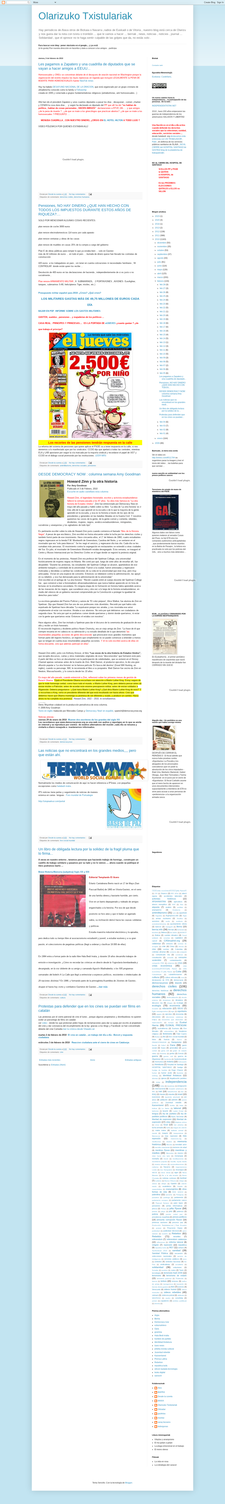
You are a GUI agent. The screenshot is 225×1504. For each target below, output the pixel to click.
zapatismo (165, 1301)
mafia (168, 1128)
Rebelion (176, 1233)
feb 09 (163, 358)
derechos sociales (79, 466)
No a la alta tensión (170, 1175)
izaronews (156, 1097)
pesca (154, 1209)
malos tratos (160, 1130)
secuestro (179, 1253)
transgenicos (168, 1284)
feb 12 (163, 346)
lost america (178, 1125)
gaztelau (162, 1413)
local (166, 1125)
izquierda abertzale (172, 1097)
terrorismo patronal (164, 1278)
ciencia (181, 946)
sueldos (165, 1270)
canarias (166, 938)
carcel (154, 941)
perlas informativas (174, 1206)
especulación (157, 1022)
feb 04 (163, 422)
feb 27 (163, 288)
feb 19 (163, 319)
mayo (160, 269)
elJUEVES (110, 323)
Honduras (159, 1064)
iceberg (155, 1075)
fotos (154, 1039)
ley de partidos (170, 1114)
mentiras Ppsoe (162, 1150)
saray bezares (164, 1422)
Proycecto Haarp (174, 1228)
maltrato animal (177, 1130)
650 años (174, 893)
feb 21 (163, 311)
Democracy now (162, 1322)
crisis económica (162, 965)
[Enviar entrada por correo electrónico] (90, 194)
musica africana (161, 1164)
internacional (160, 1089)
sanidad (176, 1250)
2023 (157, 216)
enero (160, 438)
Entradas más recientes (49, 1060)
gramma (158, 1332)
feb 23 (163, 304)
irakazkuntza (172, 1091)
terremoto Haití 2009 (173, 1273)
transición (180, 1284)
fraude (154, 1045)
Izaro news (159, 1345)
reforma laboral (176, 1242)
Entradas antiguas (133, 1060)
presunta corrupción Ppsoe (169, 1220)
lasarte (165, 1111)
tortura (164, 1281)
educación (167, 1008)
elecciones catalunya (174, 1017)
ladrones (155, 1111)
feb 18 (163, 323)
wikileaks (181, 1295)
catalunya (156, 943)
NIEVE (154, 1172)
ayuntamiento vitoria (178, 924)
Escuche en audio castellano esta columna (87, 491)
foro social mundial (67, 841)
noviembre (162, 246)
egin (172, 1011)
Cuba (178, 971)
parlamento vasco (179, 1200)
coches (166, 949)
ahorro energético (159, 904)
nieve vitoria (165, 1172)
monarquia (179, 1156)
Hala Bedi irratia (162, 1335)
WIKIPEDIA (156, 1298)
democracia (178, 980)
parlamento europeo (160, 1200)
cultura (62, 998)
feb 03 (163, 426)
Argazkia (158, 916)
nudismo (158, 1181)
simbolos (158, 1262)
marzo (160, 277)
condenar (179, 955)
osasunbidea (157, 1189)
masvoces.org (176, 1139)
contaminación (175, 960)
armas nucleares (163, 918)
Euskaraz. (156, 77)
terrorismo (156, 1275)
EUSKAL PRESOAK (176, 1025)
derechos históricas (160, 991)
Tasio (181, 1270)
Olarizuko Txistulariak (85, 15)
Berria (179, 926)
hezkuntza (159, 1062)
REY (171, 1247)
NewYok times (87, 81)
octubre (161, 250)
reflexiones (161, 1242)
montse (161, 1418)
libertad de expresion (162, 1119)
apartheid (183, 913)
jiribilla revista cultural (164, 1349)
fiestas (157, 1037)
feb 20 (163, 315)
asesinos (155, 921)
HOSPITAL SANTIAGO (162, 1067)
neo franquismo (166, 1170)
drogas (169, 1003)
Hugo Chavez (177, 1070)
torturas (175, 1281)
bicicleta (155, 932)
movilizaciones (178, 1159)
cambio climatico (171, 935)
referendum (157, 1239)
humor (154, 1073)
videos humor (170, 1289)
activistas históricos (164, 899)
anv (174, 913)
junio (159, 266)
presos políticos (180, 1217)
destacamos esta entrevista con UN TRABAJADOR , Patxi (169, 139)
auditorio (179, 921)
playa (163, 1211)
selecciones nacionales (162, 1256)
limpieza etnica (181, 1122)
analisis (168, 907)
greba (172, 1053)
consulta (170, 957)
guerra (155, 1056)
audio (168, 921)
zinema (157, 1303)
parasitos (155, 1197)
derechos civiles (66, 197)
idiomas (155, 1078)
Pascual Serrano (162, 1203)
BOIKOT (183, 932)
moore (166, 1159)
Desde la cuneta (165, 1396)
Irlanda (162, 1094)
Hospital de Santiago (175, 1064)
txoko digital (160, 1372)
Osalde (180, 1186)
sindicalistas (165, 1264)
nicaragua (180, 1170)
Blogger (128, 1483)
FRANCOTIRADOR (159, 1042)
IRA (153, 1091)
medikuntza (156, 1142)
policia (155, 1214)
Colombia (179, 949)
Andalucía (176, 910)
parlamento (178, 1197)
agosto (160, 258)
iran (182, 1091)
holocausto (182, 1062)
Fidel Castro (181, 1034)
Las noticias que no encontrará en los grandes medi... (172, 402)
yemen (154, 1301)
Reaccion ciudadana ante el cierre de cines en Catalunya (99, 1042)
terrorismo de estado (176, 1275)
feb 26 (163, 292)
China (172, 946)
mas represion (171, 1136)
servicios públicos (171, 1259)
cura (182, 977)
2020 (157, 220)
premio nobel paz (174, 1214)
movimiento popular (159, 1161)
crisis (180, 963)
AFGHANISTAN (159, 901)
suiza (173, 1270)
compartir (183, 952)
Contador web (157, 65)
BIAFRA (161, 1392)
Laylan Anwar (178, 1111)
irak (160, 1091)
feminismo (167, 1034)
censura (169, 944)
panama (169, 1195)
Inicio (92, 1060)
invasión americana (176, 1089)
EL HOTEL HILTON (113, 120)
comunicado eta (163, 955)
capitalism (179, 938)
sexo (185, 1259)
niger (176, 1172)
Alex (160, 1388)
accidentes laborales (173, 896)
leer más (103, 987)
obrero (154, 1184)
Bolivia (157, 935)
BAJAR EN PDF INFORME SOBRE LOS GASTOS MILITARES (69, 311)
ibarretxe (180, 1073)
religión (155, 1245)
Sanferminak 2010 (159, 1251)
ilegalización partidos (178, 1078)
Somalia (155, 1270)
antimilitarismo (65, 466)
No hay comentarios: (77, 194)
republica (182, 1245)
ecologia (180, 1003)
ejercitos (168, 1014)
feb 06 (163, 369)
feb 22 (163, 307)
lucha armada (157, 1128)
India (162, 1086)
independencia (176, 1081)
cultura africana (171, 977)
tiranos (154, 1281)
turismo (181, 1287)
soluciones (177, 1267)
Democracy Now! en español (99, 711)
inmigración (182, 1086)
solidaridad (157, 1267)
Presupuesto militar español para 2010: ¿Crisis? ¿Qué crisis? (69, 293)
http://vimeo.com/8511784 (163, 457)
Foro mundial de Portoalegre (79, 795)
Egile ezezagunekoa (160, 1011)
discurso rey (157, 1003)
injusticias (170, 1086)
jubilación (164, 1100)
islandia (171, 1094)
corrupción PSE (158, 963)
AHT (173, 904)
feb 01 (163, 433)
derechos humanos (81, 197)
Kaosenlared (158, 1105)
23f (156, 893)
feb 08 (163, 361)
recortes (177, 1236)
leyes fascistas (177, 1117)
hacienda (167, 1059)
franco (179, 1039)
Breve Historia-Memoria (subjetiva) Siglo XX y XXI (63, 872)
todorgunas (163, 1426)
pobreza (180, 1211)
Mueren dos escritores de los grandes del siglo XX (93, 719)
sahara (181, 1248)
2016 (157, 224)
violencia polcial (168, 1295)
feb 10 (163, 354)
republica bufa (160, 1248)
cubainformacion (175, 974)
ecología (156, 1005)
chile (164, 946)
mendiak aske (181, 1144)
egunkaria (182, 1011)
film (164, 1037)
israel (180, 1094)
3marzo (164, 893)
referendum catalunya (177, 1239)
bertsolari (180, 930)
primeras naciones (160, 1222)
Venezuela (156, 1289)
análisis (180, 907)
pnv (170, 1211)
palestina (156, 1194)
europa (171, 1022)
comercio (173, 952)
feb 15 (163, 334)
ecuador (155, 1008)
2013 (157, 228)
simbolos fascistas (173, 1262)
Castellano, (166, 77)
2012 (157, 231)
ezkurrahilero (169, 1031)
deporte (178, 983)
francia (166, 1039)
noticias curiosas (169, 1178)
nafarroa (155, 1167)
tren (172, 1287)
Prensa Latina (161, 1359)
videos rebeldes (172, 1292)
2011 (157, 235)
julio (159, 262)
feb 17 (163, 327)
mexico (180, 1153)
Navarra (167, 1167)
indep (158, 1082)
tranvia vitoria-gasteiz (160, 1287)
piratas (154, 1211)
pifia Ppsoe (175, 1208)
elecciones (156, 1017)
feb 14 (163, 338)
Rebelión (156, 1236)
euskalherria (163, 1028)
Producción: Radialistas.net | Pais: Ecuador (169, 1225)
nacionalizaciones (177, 1164)
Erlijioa (154, 1020)
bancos (158, 927)
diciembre (162, 243)
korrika (172, 1105)
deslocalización (172, 997)
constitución (157, 957)
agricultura (178, 902)
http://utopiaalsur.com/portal (52, 801)
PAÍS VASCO (177, 1192)
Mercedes (170, 1153)
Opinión (174, 1184)
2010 (157, 239)
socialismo (179, 1264)
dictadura (179, 1000)
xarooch (158, 1376)
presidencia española (160, 1217)
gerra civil (165, 1051)
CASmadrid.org (172, 940)
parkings (166, 1197)
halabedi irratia (63, 786)
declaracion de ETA (160, 980)
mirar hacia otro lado (161, 1156)
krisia (181, 1105)
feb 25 (163, 296)
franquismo (176, 1042)
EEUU (180, 1008)
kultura (154, 1108)
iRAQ (154, 1094)
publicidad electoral (171, 1231)
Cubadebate (157, 974)
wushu (168, 1298)
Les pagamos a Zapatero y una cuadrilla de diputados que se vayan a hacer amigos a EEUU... (86, 66)
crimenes (171, 963)
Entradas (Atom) (58, 1065)
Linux (157, 1125)
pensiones (92, 466)
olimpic (163, 1184)
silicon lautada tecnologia (166, 1369)
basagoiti (169, 927)
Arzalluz (180, 918)
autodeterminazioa (159, 924)
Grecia (180, 1053)
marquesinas (178, 1133)
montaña (155, 1159)
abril (159, 273)
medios (169, 1142)
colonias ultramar (159, 952)
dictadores (167, 1000)
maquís (165, 1133)
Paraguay (180, 1195)
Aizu (181, 904)
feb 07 (163, 365)
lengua (155, 1114)
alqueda (155, 907)
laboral (177, 1108)
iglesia (163, 1078)
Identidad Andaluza (172, 1075)
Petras (163, 1209)
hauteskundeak (180, 1059)
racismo (165, 1234)
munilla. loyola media (178, 1161)
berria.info (157, 929)
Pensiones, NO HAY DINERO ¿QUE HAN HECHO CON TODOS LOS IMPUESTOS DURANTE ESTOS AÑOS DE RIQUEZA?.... (84, 210)
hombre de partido (163, 1339)
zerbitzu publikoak (180, 1301)
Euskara (175, 1028)
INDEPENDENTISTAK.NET (164, 106)
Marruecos (156, 1136)
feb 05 (163, 373)
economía (175, 1005)
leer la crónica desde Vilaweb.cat (79, 1029)
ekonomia (179, 1014)
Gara (172, 1045)
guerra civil (168, 1056)
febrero (160, 281)
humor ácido (166, 1073)
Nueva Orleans (170, 1181)
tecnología (156, 1273)
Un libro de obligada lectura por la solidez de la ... (171, 409)
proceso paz (177, 1222)
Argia (185, 916)
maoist (154, 1133)
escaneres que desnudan (172, 1020)
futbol (163, 1045)
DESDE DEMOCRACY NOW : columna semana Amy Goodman (89, 474)
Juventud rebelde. (173, 1103)
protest (158, 1228)
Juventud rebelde (162, 1352)
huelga (180, 1067)
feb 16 (163, 331)
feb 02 (163, 429)
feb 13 (163, 342)
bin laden (173, 932)
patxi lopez (178, 1203)
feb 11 (163, 350)
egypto (159, 1014)
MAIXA (161, 1401)
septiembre (162, 254)
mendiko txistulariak (162, 1147)
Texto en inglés (45, 711)
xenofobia (179, 1298)
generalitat (174, 1048)
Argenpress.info (172, 916)
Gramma (163, 1053)
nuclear (183, 1178)
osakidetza (166, 1186)
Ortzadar (162, 1409)
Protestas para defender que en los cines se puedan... (172, 416)
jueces (175, 1100)
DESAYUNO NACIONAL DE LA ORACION (73, 87)
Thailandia (179, 1278)
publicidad (156, 1231)
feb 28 (163, 284)
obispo (181, 1181)
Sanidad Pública (160, 1253)
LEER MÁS (101, 455)
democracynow (66, 742)
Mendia (169, 1144)
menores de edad (180, 1147)
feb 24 (163, 300)
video (44, 1023)
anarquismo (156, 910)
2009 (157, 443)
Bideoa (164, 932)
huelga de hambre (159, 1070)
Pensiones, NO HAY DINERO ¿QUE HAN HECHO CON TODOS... (172, 385)
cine (61, 1052)
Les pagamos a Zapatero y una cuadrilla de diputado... (172, 377)
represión (168, 1245)
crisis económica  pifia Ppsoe (169, 891)
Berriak (171, 930)
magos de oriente (180, 1128)
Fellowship (81, 90)
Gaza (163, 1048)
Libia (168, 1122)
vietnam (155, 1295)
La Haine (165, 1108)
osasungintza (172, 1189)
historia (170, 1062)
